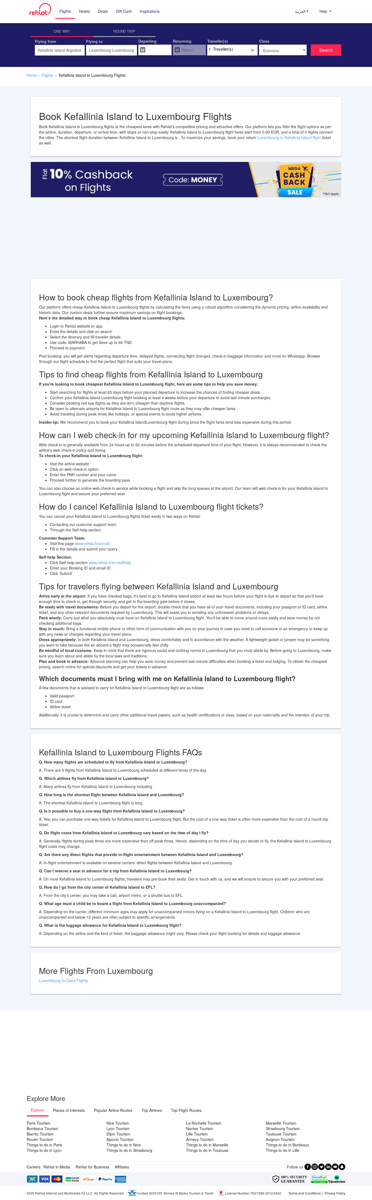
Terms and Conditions (304, 1193)
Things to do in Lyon (44, 1150)
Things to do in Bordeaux (287, 1144)
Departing (147, 41)
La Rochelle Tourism (203, 1123)
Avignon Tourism (280, 1139)
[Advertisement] (186, 241)
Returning (182, 41)
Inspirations (150, 11)
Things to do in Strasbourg (129, 1150)
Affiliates (122, 1167)
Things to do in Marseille (207, 1144)
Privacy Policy (335, 1193)
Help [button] (323, 11)
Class (264, 41)
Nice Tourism (117, 1123)
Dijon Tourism (118, 1134)
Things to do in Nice (123, 1144)
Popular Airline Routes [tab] (113, 1110)
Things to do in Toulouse (207, 1150)
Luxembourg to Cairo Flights (63, 980)
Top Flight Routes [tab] (186, 1110)
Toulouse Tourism (281, 1134)
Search (326, 50)
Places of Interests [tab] (69, 1110)
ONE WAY (62, 31)
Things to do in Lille (282, 1150)
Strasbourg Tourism (283, 1128)
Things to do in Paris (44, 1144)
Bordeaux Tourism (42, 1128)
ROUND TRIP (124, 31)
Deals (103, 11)
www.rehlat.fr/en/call (92, 543)
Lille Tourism (197, 1134)
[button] (302, 11)
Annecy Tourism (200, 1139)
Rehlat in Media (56, 1167)
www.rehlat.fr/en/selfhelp (110, 562)
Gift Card (124, 11)
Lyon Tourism (118, 1128)
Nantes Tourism (199, 1128)
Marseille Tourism (281, 1123)
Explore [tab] (37, 1110)
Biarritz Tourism (40, 1134)
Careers (34, 1167)
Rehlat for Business (92, 1167)
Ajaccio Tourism (120, 1139)
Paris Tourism (38, 1123)
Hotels (84, 11)
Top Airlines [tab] (152, 1110)
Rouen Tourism (40, 1139)
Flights (65, 11)
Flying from (45, 41)
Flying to (94, 41)
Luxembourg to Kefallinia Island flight (289, 137)
